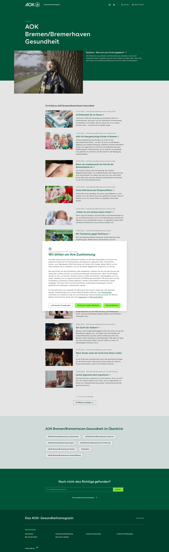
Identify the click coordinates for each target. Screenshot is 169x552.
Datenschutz (107, 292)
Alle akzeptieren (112, 305)
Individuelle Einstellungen (61, 305)
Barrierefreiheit (96, 297)
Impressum (82, 297)
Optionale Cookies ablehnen (88, 305)
